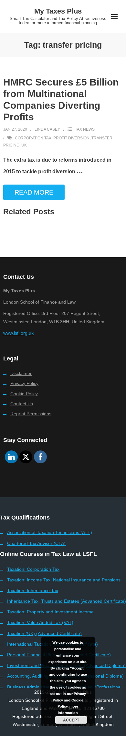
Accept (71, 720)
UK (24, 145)
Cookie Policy (24, 393)
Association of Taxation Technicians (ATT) (49, 532)
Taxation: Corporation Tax (33, 569)
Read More (34, 192)
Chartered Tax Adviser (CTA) (36, 543)
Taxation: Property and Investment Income (50, 611)
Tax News (85, 129)
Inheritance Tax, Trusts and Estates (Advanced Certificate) (66, 601)
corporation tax (33, 138)
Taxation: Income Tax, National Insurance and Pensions (64, 579)
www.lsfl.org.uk (18, 333)
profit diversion (71, 138)
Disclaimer (21, 373)
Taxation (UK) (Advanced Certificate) (44, 633)
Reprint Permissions (30, 413)
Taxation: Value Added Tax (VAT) (40, 622)
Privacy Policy (24, 383)
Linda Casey (47, 129)
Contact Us (21, 403)
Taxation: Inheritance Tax (32, 590)
